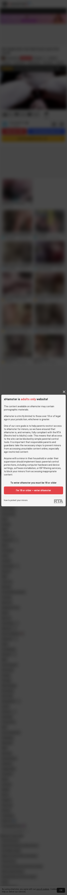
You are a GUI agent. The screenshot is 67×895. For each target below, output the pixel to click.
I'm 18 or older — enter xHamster (33, 490)
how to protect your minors (16, 500)
